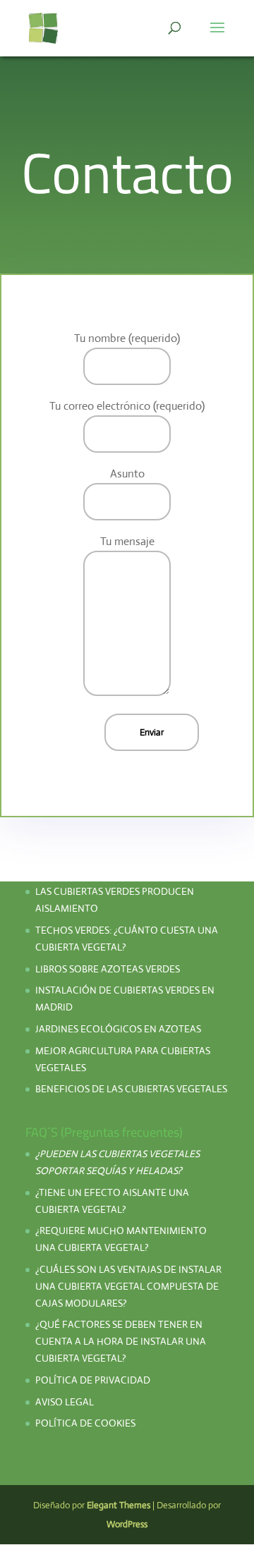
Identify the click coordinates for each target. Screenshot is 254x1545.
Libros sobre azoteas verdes (107, 969)
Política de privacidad (93, 1380)
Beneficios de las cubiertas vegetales (131, 1088)
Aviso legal (64, 1402)
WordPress (127, 1524)
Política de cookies (85, 1423)
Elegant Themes (118, 1505)
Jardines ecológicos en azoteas (118, 1028)
